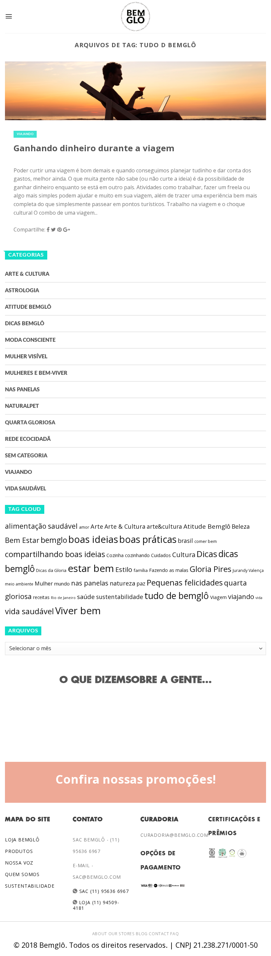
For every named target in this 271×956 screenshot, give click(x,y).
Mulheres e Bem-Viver (36, 373)
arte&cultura (164, 526)
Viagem (218, 597)
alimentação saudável (41, 526)
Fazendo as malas (168, 570)
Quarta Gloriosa (30, 422)
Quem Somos (22, 874)
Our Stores (121, 934)
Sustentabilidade (30, 886)
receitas (41, 597)
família (141, 570)
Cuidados (161, 555)
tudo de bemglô (176, 595)
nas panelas (89, 582)
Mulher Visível (26, 356)
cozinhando (137, 555)
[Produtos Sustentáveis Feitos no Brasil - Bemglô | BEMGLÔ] (135, 16)
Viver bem (78, 610)
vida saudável (29, 611)
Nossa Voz (19, 863)
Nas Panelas (22, 389)
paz (140, 583)
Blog (141, 934)
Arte (97, 526)
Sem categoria (26, 455)
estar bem (91, 568)
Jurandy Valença (248, 570)
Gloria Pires (210, 568)
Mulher (44, 583)
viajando (241, 596)
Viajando (25, 134)
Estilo (123, 569)
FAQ (174, 934)
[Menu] (9, 16)
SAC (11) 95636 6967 (103, 891)
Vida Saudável (25, 488)
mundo (62, 583)
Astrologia (22, 290)
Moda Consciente (30, 340)
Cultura (183, 554)
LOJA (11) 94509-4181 (96, 905)
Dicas (207, 554)
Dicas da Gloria (51, 570)
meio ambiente (19, 584)
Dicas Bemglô (24, 323)
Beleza (241, 526)
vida (258, 597)
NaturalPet (22, 406)
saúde (86, 596)
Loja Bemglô (22, 839)
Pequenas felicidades (185, 582)
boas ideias (93, 539)
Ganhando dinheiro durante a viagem (94, 148)
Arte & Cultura (27, 274)
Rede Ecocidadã (28, 439)
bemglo (54, 540)
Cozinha (115, 555)
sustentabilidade (119, 597)
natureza (122, 583)
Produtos (19, 851)
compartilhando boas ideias (55, 554)
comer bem (205, 541)
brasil (185, 541)
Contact (159, 934)
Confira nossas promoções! (136, 779)
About (99, 934)
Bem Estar (22, 540)
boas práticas (147, 539)
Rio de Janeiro (63, 597)
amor (84, 527)
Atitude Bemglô (28, 307)
